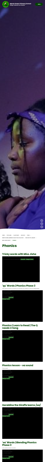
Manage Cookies (29, 259)
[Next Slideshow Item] (41, 220)
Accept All (23, 259)
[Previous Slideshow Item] (41, 223)
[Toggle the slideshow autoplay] (41, 227)
